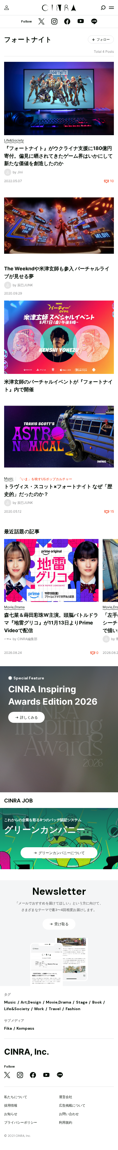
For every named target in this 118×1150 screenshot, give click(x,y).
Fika (8, 1028)
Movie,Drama (58, 1002)
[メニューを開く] (111, 8)
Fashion (73, 1009)
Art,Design (31, 1002)
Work (39, 1009)
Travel (55, 1009)
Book (97, 1002)
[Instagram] (54, 21)
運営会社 (65, 1097)
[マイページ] (6, 8)
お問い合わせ (69, 1114)
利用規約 (65, 1122)
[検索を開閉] (103, 8)
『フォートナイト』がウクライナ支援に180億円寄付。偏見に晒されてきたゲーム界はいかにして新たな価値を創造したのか (58, 155)
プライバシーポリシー (20, 1122)
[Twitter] (41, 21)
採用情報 (10, 1105)
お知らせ (10, 1114)
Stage (82, 1002)
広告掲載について (72, 1105)
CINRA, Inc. (26, 1052)
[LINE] (94, 21)
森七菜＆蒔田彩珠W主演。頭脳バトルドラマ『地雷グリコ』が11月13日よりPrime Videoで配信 (51, 622)
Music (10, 1002)
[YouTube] (80, 22)
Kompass (25, 1028)
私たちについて (15, 1097)
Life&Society (16, 1009)
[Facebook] (67, 21)
